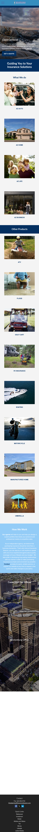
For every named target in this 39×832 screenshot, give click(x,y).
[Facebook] (16, 806)
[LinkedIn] (22, 806)
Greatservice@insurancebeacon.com (19, 803)
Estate (19, 819)
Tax (19, 824)
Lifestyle (19, 828)
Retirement (19, 814)
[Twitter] (19, 806)
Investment (19, 816)
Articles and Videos (19, 821)
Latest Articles (19, 831)
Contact (7, 564)
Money (20, 826)
